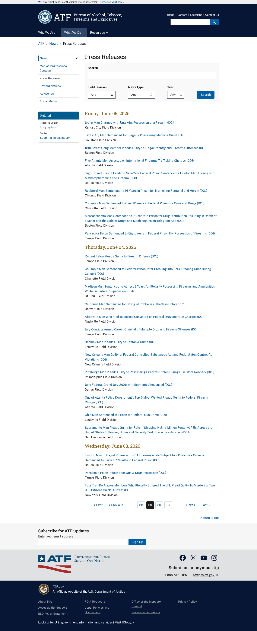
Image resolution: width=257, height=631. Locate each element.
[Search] (214, 22)
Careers (182, 15)
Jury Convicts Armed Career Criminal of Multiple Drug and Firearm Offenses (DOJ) (141, 329)
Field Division (97, 87)
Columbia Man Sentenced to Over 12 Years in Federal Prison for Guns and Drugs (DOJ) (144, 203)
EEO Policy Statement (53, 613)
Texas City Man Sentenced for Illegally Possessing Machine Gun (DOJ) (134, 135)
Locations (196, 15)
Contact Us (212, 15)
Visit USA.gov (124, 622)
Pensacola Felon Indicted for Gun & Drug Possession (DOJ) (125, 473)
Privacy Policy (187, 601)
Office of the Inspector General (147, 604)
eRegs (170, 15)
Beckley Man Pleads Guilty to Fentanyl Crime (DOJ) (120, 342)
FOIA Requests (95, 601)
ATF (41, 44)
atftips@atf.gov (204, 575)
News (53, 44)
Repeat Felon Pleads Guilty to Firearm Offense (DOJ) (121, 256)
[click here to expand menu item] (76, 58)
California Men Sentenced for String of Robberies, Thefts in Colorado (133, 304)
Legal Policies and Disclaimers (97, 610)
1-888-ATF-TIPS (176, 575)
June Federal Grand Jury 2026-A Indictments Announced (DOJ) (128, 385)
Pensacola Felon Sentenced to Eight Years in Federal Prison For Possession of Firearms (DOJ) (150, 233)
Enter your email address (55, 536)
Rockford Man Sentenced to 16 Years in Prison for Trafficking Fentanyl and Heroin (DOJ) (146, 191)
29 (150, 505)
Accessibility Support (52, 607)
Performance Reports (146, 612)
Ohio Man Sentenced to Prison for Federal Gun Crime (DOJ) (126, 415)
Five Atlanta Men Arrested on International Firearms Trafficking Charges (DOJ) (139, 160)
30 (159, 505)
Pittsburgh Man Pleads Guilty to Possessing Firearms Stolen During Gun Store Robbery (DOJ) (149, 372)
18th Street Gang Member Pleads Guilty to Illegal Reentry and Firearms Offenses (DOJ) (145, 148)
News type (136, 87)
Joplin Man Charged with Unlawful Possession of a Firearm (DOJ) (130, 122)
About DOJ (45, 601)
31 (168, 505)
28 (141, 505)
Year (170, 87)
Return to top (209, 518)
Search (93, 68)
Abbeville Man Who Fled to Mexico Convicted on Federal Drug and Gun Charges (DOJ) (145, 317)
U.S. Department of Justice (106, 591)
